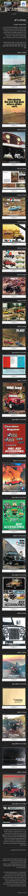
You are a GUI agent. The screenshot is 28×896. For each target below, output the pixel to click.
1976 (8, 44)
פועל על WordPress (22, 892)
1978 (25, 45)
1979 (22, 45)
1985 (4, 45)
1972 (19, 44)
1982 (13, 45)
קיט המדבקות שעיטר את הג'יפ (17, 838)
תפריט (13, 14)
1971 (22, 44)
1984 (7, 45)
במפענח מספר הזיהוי (21, 834)
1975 (11, 44)
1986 (25, 47)
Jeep (25, 35)
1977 (5, 44)
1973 (16, 44)
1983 (10, 45)
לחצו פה (13, 850)
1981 (16, 45)
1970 (25, 44)
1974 (13, 44)
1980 (19, 45)
